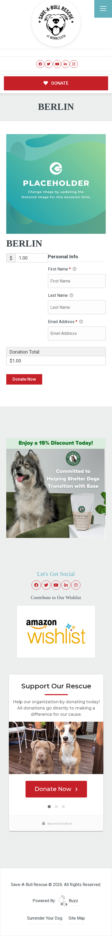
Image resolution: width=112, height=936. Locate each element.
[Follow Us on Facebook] (40, 64)
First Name (59, 269)
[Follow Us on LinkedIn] (65, 64)
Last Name (58, 295)
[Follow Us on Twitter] (49, 64)
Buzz (73, 900)
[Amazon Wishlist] (56, 631)
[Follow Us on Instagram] (74, 64)
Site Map (77, 918)
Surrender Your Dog (44, 918)
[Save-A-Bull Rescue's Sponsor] (56, 487)
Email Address (62, 321)
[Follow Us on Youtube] (57, 64)
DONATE (59, 83)
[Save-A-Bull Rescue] (56, 22)
